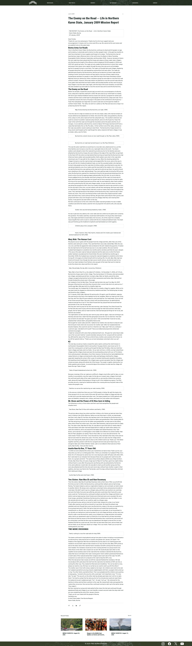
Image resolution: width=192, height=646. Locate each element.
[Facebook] (169, 644)
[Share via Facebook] (69, 605)
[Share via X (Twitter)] (72, 605)
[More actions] (123, 14)
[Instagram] (163, 644)
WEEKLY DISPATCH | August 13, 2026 (119, 634)
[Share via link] (80, 605)
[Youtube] (182, 644)
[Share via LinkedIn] (76, 605)
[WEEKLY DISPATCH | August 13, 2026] (120, 624)
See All (129, 615)
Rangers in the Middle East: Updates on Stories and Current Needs (95, 634)
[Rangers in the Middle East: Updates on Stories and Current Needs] (96, 624)
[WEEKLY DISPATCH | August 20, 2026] (71, 624)
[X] (176, 644)
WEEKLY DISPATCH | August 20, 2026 (71, 634)
